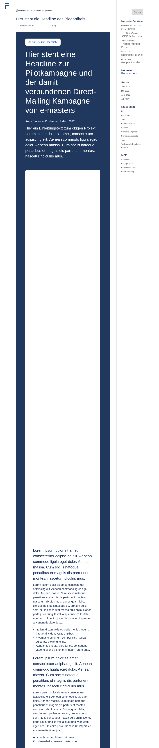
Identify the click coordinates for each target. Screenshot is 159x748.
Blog (54, 25)
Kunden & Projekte (129, 123)
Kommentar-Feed (128, 168)
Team (123, 140)
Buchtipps (125, 115)
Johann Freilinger (130, 44)
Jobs (123, 119)
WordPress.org (127, 172)
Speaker (124, 128)
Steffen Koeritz (27, 25)
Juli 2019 (125, 99)
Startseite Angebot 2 (129, 136)
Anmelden (125, 159)
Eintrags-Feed (127, 164)
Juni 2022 (125, 87)
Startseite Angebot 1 (129, 132)
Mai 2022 (125, 91)
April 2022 (125, 95)
